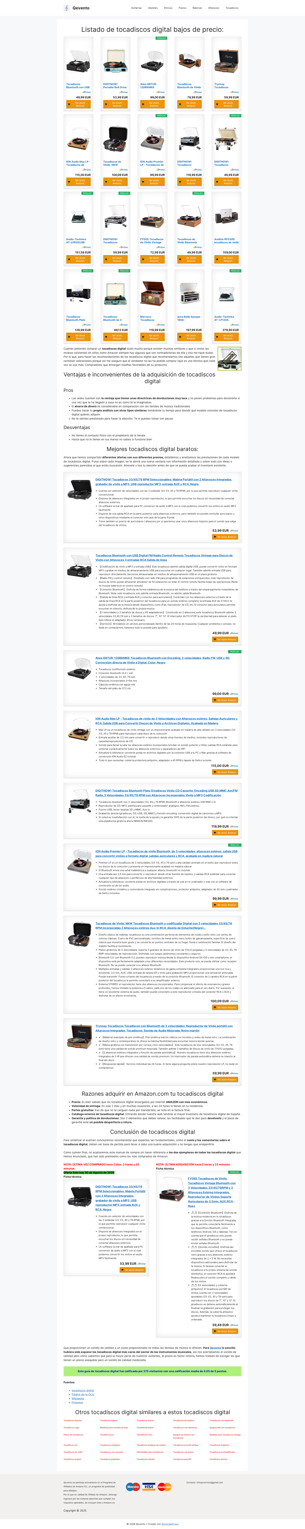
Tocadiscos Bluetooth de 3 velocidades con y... (115, 318)
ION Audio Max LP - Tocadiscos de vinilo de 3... (78, 163)
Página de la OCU (83, 1394)
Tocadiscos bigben (109, 1420)
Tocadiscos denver (218, 1459)
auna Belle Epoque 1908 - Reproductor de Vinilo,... (188, 318)
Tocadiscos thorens (73, 1420)
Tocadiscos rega (71, 1427)
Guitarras (136, 7)
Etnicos (168, 7)
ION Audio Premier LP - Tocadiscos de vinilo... (152, 163)
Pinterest (77, 1402)
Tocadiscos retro (144, 1434)
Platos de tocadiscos (73, 1434)
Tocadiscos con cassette (111, 1452)
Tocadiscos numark (146, 1459)
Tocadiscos (232, 7)
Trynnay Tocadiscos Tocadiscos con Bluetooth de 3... (224, 85)
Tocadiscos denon (145, 1427)
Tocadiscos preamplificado (222, 1452)
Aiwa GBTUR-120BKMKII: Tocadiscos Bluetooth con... (150, 85)
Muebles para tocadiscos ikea (114, 1427)
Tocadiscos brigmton (219, 1445)
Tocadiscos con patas (183, 1452)
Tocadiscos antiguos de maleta (151, 1445)
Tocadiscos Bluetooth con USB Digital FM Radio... (78, 85)
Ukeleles (153, 7)
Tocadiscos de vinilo (73, 1452)
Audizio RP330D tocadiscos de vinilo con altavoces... (226, 241)
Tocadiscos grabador (110, 1459)
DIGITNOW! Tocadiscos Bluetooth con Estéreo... (112, 241)
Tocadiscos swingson (110, 1445)
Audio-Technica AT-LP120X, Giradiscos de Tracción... (224, 318)
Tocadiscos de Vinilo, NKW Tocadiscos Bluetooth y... (112, 163)
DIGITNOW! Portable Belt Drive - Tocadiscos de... (115, 85)
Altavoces (213, 7)
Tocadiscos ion (70, 1445)
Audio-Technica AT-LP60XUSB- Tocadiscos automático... (76, 241)
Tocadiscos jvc (107, 1434)
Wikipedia (78, 1398)
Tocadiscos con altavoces (185, 1427)
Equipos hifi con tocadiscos (222, 1427)
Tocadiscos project (72, 1459)
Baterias (197, 7)
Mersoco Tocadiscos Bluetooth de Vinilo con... (152, 318)
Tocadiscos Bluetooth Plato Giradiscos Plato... (77, 318)
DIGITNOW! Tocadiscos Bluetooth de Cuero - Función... (226, 163)
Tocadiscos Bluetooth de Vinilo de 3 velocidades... (189, 85)
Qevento (81, 8)
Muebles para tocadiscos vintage (225, 1434)
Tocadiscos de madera (183, 1420)
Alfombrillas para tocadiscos (150, 1452)
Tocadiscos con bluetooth (222, 1420)
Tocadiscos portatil (182, 1459)
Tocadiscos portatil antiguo (186, 1445)
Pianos (182, 7)
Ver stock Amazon (80, 104)
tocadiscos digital (83, 1390)
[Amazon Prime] (86, 92)
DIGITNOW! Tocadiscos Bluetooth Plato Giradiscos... (186, 163)
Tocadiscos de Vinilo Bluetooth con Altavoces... (187, 241)
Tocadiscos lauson (145, 1420)
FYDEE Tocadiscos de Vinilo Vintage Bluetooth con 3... (151, 241)
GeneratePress (170, 1524)
